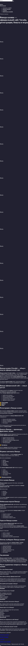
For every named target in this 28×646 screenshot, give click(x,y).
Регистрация (3, 5)
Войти (1, 4)
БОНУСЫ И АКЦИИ (8, 11)
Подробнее (2, 599)
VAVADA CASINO (4, 634)
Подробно (2, 588)
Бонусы (3, 403)
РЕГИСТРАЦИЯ (7, 9)
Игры (3, 405)
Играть (1, 41)
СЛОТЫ (5, 10)
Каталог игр (3, 617)
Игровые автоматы (6, 477)
